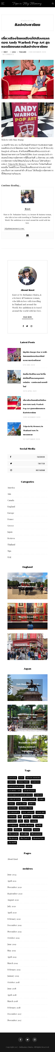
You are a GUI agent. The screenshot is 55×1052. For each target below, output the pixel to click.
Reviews (11, 538)
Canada (10, 500)
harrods (36, 782)
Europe (10, 513)
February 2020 (14, 919)
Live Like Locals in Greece (20, 795)
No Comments (8, 54)
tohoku (12, 817)
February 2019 (13, 969)
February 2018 (13, 1007)
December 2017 (14, 1014)
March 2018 (12, 1001)
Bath (21, 778)
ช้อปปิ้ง (38, 825)
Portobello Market (24, 645)
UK (20, 817)
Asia (14, 52)
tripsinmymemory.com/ (14, 228)
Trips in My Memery (17, 164)
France (10, 519)
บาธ (10, 830)
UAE (9, 557)
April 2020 (12, 912)
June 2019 (11, 944)
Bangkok (12, 778)
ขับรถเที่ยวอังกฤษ (26, 825)
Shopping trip (26, 808)
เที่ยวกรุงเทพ (13, 834)
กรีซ (26, 821)
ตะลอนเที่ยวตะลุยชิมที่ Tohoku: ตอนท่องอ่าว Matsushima (27, 747)
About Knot (12, 859)
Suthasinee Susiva (26, 1047)
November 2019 (14, 931)
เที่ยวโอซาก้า (25, 838)
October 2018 (13, 982)
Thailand (22, 52)
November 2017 (14, 1020)
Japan (9, 532)
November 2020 (14, 887)
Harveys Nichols (16, 786)
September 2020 (14, 893)
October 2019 (13, 938)
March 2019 (12, 963)
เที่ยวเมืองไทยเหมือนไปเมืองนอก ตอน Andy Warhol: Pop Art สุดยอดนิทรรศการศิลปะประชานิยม (25, 42)
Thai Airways (28, 812)
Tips (9, 551)
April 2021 (11, 881)
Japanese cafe (15, 791)
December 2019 (14, 925)
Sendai (32, 804)
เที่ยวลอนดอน (36, 834)
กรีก (20, 821)
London (38, 795)
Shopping (13, 808)
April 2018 (11, 995)
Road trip (21, 804)
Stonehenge (14, 812)
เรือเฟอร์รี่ (12, 843)
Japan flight (29, 791)
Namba (41, 799)
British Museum (33, 778)
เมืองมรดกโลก (38, 838)
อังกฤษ (36, 830)
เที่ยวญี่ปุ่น (24, 834)
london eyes (14, 799)
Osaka (11, 804)
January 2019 (13, 976)
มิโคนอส (18, 830)
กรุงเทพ (34, 821)
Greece (10, 525)
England (11, 506)
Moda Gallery (29, 799)
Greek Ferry (23, 782)
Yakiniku (12, 821)
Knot (6, 52)
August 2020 (13, 900)
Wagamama (38, 817)
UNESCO (27, 817)
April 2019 (11, 957)
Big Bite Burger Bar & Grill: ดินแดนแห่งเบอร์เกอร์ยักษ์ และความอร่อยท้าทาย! (35, 356)
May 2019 (11, 950)
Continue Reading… (11, 185)
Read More (27, 317)
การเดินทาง (13, 825)
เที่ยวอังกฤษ (13, 838)
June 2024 (11, 874)
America (11, 487)
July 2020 (11, 906)
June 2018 (11, 988)
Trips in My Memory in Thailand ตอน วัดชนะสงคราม (33, 430)
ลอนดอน (27, 830)
